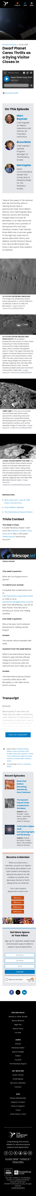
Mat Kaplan (24, 165)
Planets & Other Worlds (18, 1016)
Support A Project (18, 1102)
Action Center (18, 1075)
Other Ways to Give (18, 1114)
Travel (18, 1110)
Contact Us (24, 1159)
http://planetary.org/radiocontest (17, 596)
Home (19, 764)
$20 (17, 907)
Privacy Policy (30, 975)
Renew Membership (18, 1098)
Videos (18, 1056)
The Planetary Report (18, 1064)
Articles (18, 1044)
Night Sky (18, 1024)
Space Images (18, 1052)
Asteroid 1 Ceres (27, 754)
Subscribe (19, 972)
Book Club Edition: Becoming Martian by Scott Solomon (23, 787)
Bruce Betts (24, 142)
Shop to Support (18, 1106)
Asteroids (16, 754)
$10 (18, 902)
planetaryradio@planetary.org (16, 602)
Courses (18, 1060)
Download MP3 (11, 93)
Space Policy (18, 1028)
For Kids (18, 1032)
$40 (17, 911)
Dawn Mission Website (14, 507)
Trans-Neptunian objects (16, 756)
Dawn (9, 761)
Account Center (11, 1159)
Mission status (12, 751)
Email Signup (18, 1079)
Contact (18, 1087)
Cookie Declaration (18, 1188)
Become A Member (18, 1083)
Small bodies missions (22, 758)
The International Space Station (18, 512)
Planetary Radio (9, 44)
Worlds (21, 751)
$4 (17, 898)
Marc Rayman (22, 117)
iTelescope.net (8, 536)
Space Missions (18, 1020)
